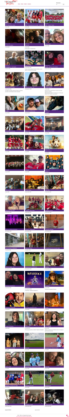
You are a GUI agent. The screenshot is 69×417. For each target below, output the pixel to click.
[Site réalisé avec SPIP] (67, 416)
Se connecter (23, 416)
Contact (27, 416)
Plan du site (18, 416)
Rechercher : (58, 2)
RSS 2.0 (30, 416)
